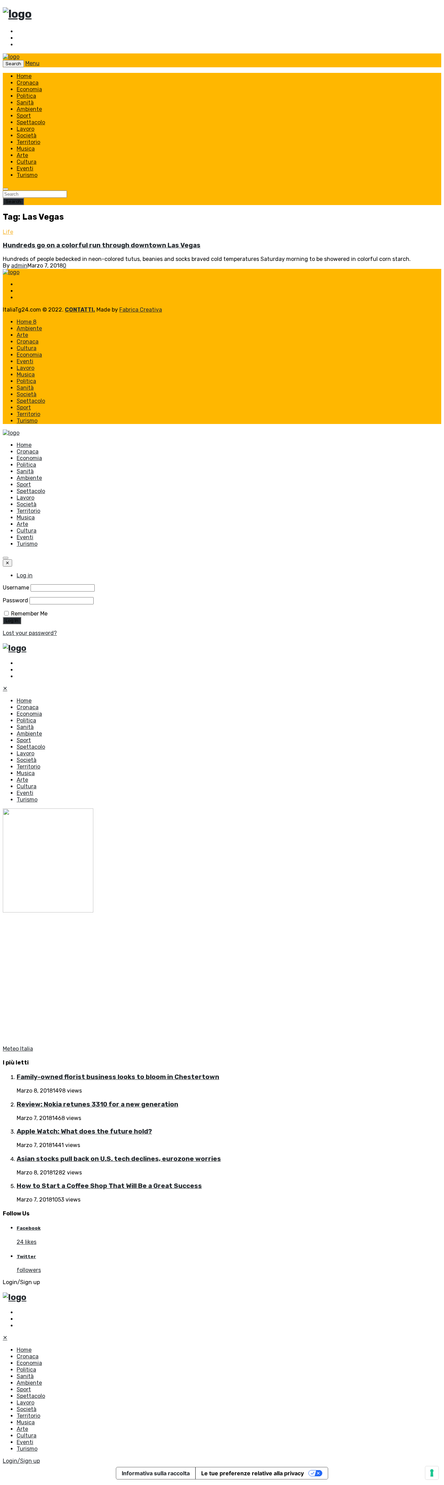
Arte (22, 155)
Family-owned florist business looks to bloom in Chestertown (118, 1077)
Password (15, 600)
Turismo (27, 175)
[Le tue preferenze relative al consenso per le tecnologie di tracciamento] (431, 1472)
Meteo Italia (18, 1048)
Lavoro (25, 129)
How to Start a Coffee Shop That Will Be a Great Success (109, 1186)
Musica (26, 148)
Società (26, 135)
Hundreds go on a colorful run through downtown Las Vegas (101, 245)
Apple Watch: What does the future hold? (84, 1131)
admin (19, 265)
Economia (29, 89)
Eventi (25, 168)
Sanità (25, 102)
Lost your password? (30, 633)
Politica (26, 96)
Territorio (28, 142)
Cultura (26, 162)
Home (24, 76)
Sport (24, 115)
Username (16, 587)
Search (13, 201)
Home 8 (26, 322)
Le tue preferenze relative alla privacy (252, 1473)
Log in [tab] (25, 575)
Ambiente (29, 109)
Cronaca (28, 82)
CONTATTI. (80, 309)
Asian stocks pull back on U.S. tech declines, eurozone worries (119, 1159)
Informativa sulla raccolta (156, 1473)
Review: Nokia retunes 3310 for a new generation (97, 1104)
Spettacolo (31, 122)
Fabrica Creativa (140, 309)
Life (8, 232)
